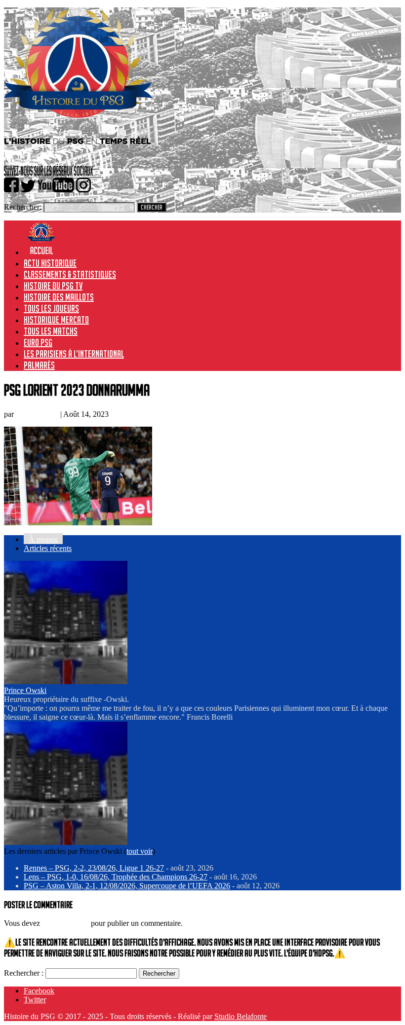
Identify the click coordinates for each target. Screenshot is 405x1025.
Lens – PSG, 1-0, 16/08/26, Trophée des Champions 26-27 (115, 877)
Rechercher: (22, 207)
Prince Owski (37, 414)
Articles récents (48, 548)
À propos (43, 539)
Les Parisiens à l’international (74, 353)
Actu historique (50, 262)
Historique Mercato (56, 319)
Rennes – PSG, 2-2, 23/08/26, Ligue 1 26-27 (94, 868)
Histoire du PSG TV (53, 285)
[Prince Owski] (65, 681)
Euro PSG (38, 342)
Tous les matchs (51, 331)
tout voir (139, 851)
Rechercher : (23, 973)
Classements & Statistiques (70, 274)
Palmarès (39, 365)
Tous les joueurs (51, 308)
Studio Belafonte (240, 1016)
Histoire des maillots (59, 297)
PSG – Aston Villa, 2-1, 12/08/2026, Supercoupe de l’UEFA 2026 (127, 885)
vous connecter (65, 923)
